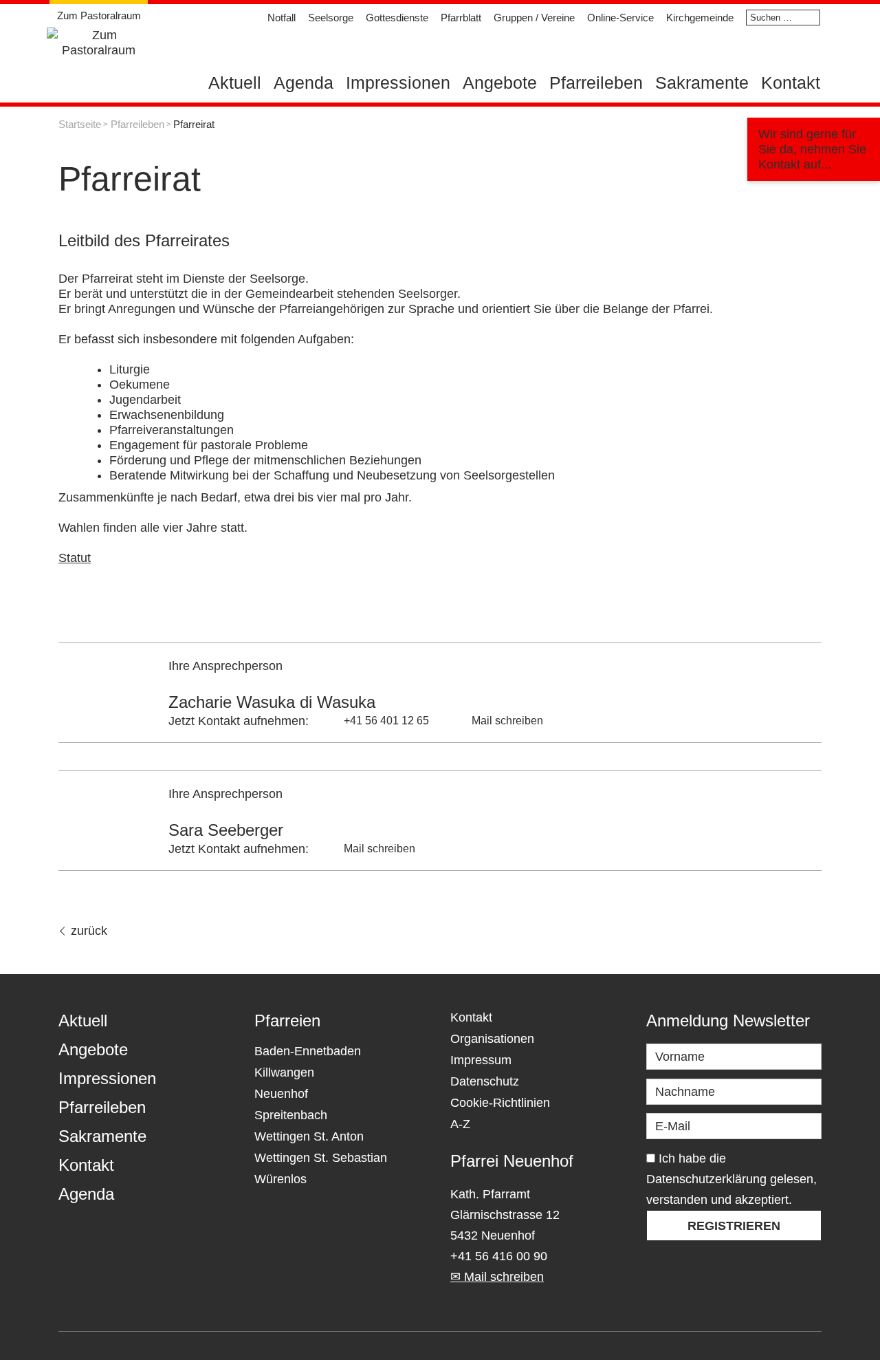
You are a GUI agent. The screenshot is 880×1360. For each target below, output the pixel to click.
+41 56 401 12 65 (386, 720)
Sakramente (702, 82)
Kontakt (790, 82)
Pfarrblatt (461, 17)
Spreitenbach (290, 1115)
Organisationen (492, 1039)
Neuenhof (281, 1094)
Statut (74, 558)
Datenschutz (484, 1081)
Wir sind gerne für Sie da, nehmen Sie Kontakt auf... (812, 149)
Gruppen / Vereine (534, 17)
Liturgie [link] (129, 369)
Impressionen (398, 82)
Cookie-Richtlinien (500, 1103)
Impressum (481, 1060)
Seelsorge (330, 17)
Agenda (303, 82)
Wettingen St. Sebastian (320, 1158)
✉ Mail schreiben (497, 1277)
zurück (89, 931)
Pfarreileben (596, 82)
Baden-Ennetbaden (307, 1051)
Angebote (500, 82)
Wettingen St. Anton (309, 1136)
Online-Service (620, 17)
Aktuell (234, 82)
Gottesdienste (397, 17)
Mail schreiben (507, 720)
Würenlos (280, 1179)
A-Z (460, 1124)
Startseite (79, 124)
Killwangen (284, 1072)
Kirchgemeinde (700, 17)
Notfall (281, 17)
